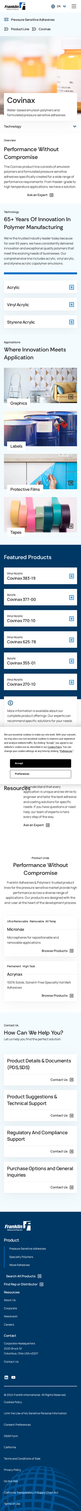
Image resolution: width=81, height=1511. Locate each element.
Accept (19, 763)
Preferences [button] (66, 751)
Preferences (22, 774)
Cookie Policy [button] (55, 747)
